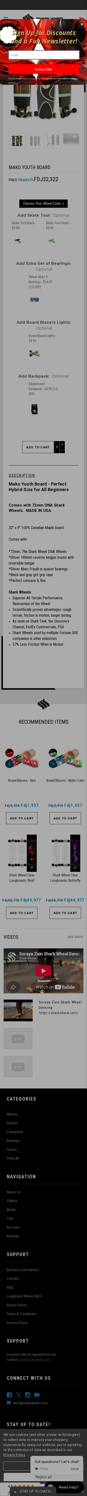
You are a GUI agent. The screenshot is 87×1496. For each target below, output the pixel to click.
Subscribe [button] (43, 69)
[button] (82, 24)
